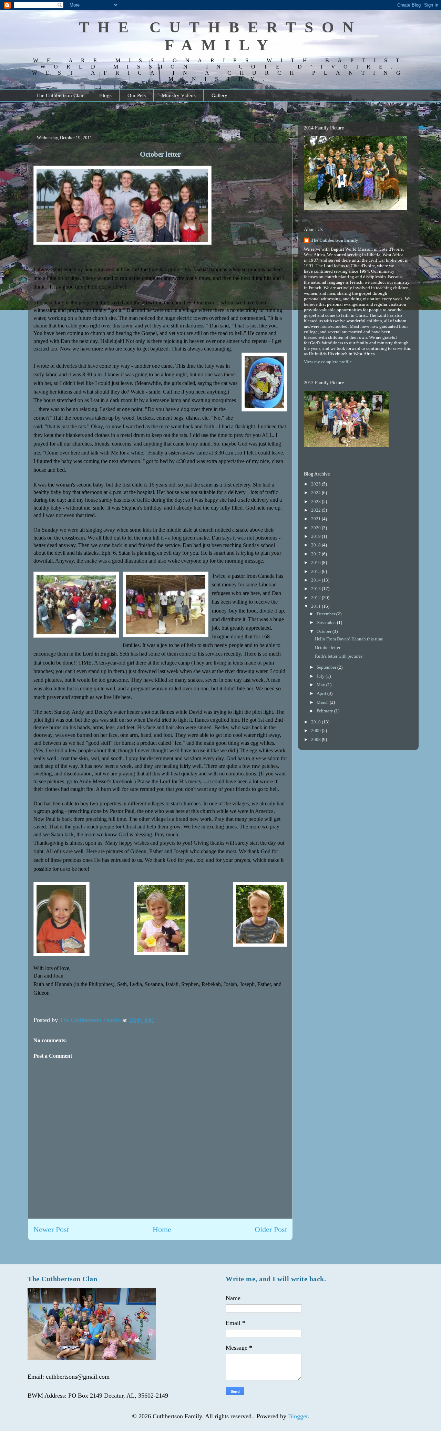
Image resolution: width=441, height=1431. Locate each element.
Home (162, 1229)
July (321, 676)
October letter (327, 647)
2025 (316, 484)
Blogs (105, 95)
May (321, 684)
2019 (316, 536)
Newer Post (51, 1229)
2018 (316, 544)
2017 (316, 553)
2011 (316, 606)
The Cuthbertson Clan (59, 95)
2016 (316, 562)
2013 (316, 588)
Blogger (298, 1416)
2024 (316, 492)
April (322, 693)
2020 (316, 527)
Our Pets (136, 95)
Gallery (219, 95)
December (326, 613)
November (327, 622)
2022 (316, 510)
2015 (316, 571)
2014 (316, 580)
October (324, 631)
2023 (316, 501)
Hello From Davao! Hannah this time (349, 638)
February (325, 710)
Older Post (271, 1229)
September (327, 667)
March (323, 702)
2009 (316, 730)
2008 (316, 739)
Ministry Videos (179, 95)
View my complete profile (328, 361)
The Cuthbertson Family (334, 240)
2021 (316, 518)
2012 (316, 597)
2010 (316, 721)
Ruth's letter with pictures (338, 656)
